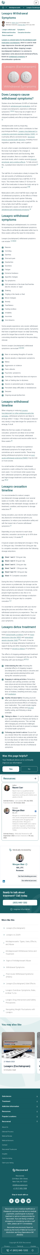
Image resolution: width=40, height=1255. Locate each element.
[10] (7, 480)
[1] (10, 111)
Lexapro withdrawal (9, 29)
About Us (5, 1127)
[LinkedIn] (4, 881)
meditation (12, 694)
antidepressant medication (20, 106)
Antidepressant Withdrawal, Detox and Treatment (21, 952)
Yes (11, 769)
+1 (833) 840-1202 (19, 1250)
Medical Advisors (8, 1140)
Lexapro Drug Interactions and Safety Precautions (21, 1001)
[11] (10, 600)
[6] (2, 167)
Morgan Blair (22, 25)
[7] (28, 187)
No (29, 769)
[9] (15, 241)
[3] (13, 111)
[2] (12, 111)
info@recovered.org (20, 1185)
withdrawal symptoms (17, 57)
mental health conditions (14, 635)
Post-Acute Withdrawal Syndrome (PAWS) (19, 975)
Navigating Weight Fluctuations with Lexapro (20, 1010)
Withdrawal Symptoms (15, 967)
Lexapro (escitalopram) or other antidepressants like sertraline (18, 413)
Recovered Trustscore (9, 1149)
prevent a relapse (18, 649)
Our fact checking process (27, 876)
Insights (4, 1154)
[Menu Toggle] (36, 3)
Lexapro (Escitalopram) (15, 928)
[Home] (3, 7)
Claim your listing (7, 1163)
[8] (29, 187)
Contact (4, 1145)
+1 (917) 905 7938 (20, 1188)
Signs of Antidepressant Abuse (18, 961)
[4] (2, 119)
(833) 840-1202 (20, 902)
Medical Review (7, 1136)
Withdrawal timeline (9, 32)
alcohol (31, 708)
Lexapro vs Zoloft (13, 935)
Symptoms (21, 29)
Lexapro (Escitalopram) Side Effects (21, 983)
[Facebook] (11, 1201)
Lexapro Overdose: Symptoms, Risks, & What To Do (20, 991)
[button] (20, 909)
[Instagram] (17, 1201)
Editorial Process (7, 1131)
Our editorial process (29, 880)
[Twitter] (23, 1201)
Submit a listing (7, 1158)
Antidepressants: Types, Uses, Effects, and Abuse (21, 942)
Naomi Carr (15, 22)
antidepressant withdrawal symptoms (15, 210)
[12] (28, 659)
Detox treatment (7, 35)
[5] (37, 164)
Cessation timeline (24, 32)
